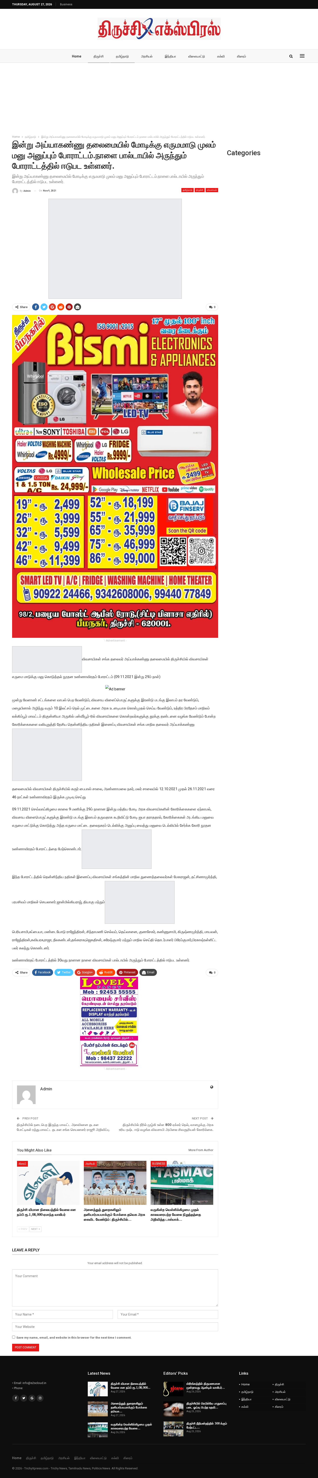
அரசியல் (146, 56)
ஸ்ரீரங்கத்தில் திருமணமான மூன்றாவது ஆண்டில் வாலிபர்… (205, 1385)
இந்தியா (170, 56)
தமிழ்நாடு (122, 56)
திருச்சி (99, 56)
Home (76, 56)
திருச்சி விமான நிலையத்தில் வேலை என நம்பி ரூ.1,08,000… (130, 1385)
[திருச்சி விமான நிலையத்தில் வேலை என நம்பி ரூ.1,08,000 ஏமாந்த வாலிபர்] (48, 1183)
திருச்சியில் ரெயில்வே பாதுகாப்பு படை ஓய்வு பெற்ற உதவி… (206, 1405)
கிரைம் (241, 56)
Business (66, 4)
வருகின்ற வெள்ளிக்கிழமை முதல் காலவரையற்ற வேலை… (131, 1426)
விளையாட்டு (196, 56)
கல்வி (221, 56)
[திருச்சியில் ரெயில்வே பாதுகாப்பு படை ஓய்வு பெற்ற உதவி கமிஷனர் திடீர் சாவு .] (173, 1408)
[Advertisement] (159, 97)
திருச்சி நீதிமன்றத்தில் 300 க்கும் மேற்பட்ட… (206, 1425)
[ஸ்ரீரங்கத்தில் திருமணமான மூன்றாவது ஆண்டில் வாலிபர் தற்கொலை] (173, 1389)
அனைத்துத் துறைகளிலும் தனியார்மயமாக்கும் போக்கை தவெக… (129, 1407)
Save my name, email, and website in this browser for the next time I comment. (74, 1337)
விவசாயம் (212, 190)
